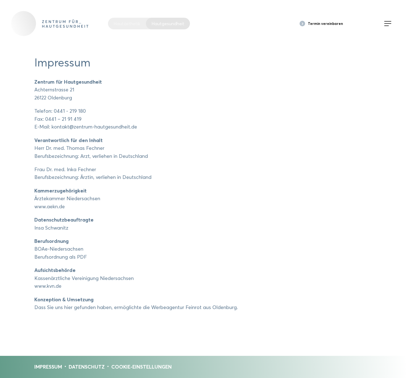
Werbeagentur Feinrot (176, 307)
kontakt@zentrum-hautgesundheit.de (94, 127)
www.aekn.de (49, 206)
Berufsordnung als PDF (60, 257)
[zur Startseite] (59, 23)
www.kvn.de (47, 286)
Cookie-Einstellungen (141, 367)
